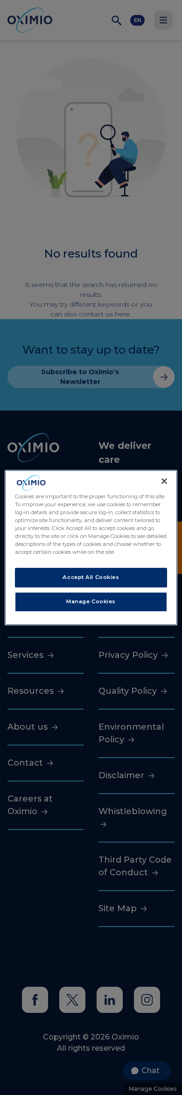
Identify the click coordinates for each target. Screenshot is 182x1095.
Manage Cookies (91, 601)
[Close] (164, 481)
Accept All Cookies (91, 577)
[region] (91, 548)
